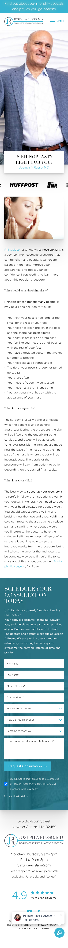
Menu (60, 21)
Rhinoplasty (12, 249)
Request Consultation (25, 766)
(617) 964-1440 (16, 796)
